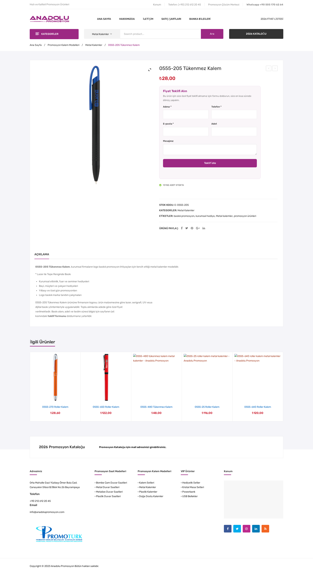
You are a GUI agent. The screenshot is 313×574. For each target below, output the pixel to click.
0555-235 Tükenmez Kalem (275, 69)
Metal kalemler (224, 216)
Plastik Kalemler (148, 491)
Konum (157, 4)
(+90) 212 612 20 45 (189, 4)
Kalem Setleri (146, 482)
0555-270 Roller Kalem (55, 406)
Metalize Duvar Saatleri (109, 491)
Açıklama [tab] (41, 254)
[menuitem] (104, 19)
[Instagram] (246, 528)
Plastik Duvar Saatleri (108, 496)
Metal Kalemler (93, 45)
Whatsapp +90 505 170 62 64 (265, 4)
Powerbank (188, 491)
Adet (214, 123)
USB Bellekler (190, 496)
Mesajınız (168, 141)
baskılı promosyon (184, 216)
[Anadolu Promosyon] (49, 18)
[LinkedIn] (204, 228)
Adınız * (167, 106)
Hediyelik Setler (191, 482)
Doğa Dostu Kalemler (151, 496)
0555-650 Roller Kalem (106, 406)
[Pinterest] (192, 228)
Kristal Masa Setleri (193, 487)
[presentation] (30, 387)
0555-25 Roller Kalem (207, 406)
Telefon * (216, 106)
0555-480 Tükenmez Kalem (156, 406)
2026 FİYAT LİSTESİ (272, 18)
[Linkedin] (256, 528)
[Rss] (265, 528)
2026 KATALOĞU (256, 33)
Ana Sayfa (36, 45)
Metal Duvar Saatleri (107, 487)
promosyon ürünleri (245, 216)
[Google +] (198, 228)
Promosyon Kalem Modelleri (63, 45)
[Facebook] (182, 228)
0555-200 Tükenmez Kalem (268, 69)
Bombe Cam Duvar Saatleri (111, 482)
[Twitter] (186, 228)
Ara (212, 33)
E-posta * (168, 123)
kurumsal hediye (205, 216)
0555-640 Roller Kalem (257, 406)
